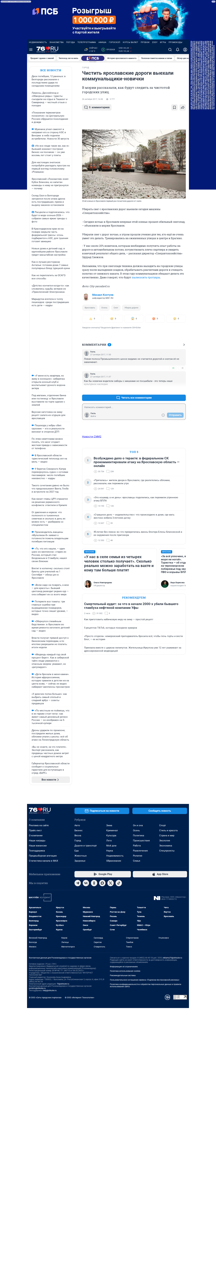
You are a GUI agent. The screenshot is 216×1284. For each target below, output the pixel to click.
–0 (182, 368)
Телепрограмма (86, 42)
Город (77, 840)
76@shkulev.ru (63, 984)
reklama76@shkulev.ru (172, 958)
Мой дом (111, 845)
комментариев (99, 107)
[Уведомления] (177, 49)
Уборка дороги (131, 307)
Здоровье (79, 860)
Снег (116, 307)
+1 (173, 390)
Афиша (102, 42)
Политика (138, 835)
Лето (109, 840)
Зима (109, 825)
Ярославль (90, 307)
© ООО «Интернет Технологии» (79, 997)
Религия (137, 855)
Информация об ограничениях (124, 967)
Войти (93, 416)
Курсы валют (130, 42)
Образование (113, 860)
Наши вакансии (38, 845)
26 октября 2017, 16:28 (92, 99)
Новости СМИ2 (91, 436)
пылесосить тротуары (146, 277)
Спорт (162, 825)
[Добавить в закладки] (174, 107)
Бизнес (78, 830)
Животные (80, 855)
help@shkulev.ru (50, 990)
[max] (102, 883)
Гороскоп (114, 42)
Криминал (112, 830)
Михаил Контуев (103, 294)
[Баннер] (93, 58)
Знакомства (56, 42)
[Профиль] (185, 49)
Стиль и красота (168, 830)
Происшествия (141, 840)
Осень (104, 307)
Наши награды (37, 840)
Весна (77, 835)
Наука (109, 850)
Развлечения (140, 850)
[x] (110, 883)
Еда (76, 850)
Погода (70, 42)
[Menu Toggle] (31, 49)
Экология (164, 840)
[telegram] (77, 883)
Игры (163, 42)
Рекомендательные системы (123, 975)
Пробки (145, 42)
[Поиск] (170, 49)
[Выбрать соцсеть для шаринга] (182, 107)
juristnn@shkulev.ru (37, 988)
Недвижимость (38, 42)
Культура (111, 835)
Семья (136, 860)
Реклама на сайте (39, 825)
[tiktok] (119, 883)
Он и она (138, 825)
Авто (77, 825)
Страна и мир (166, 835)
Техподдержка (37, 850)
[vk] (86, 883)
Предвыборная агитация (43, 855)
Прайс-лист (35, 830)
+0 (173, 368)
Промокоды (175, 42)
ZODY (154, 42)
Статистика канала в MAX (43, 860)
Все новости (50, 70)
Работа (137, 845)
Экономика (165, 845)
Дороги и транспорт (85, 845)
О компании (36, 835)
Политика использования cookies (125, 971)
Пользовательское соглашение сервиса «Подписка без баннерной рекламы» (144, 980)
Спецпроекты (167, 850)
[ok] (94, 883)
